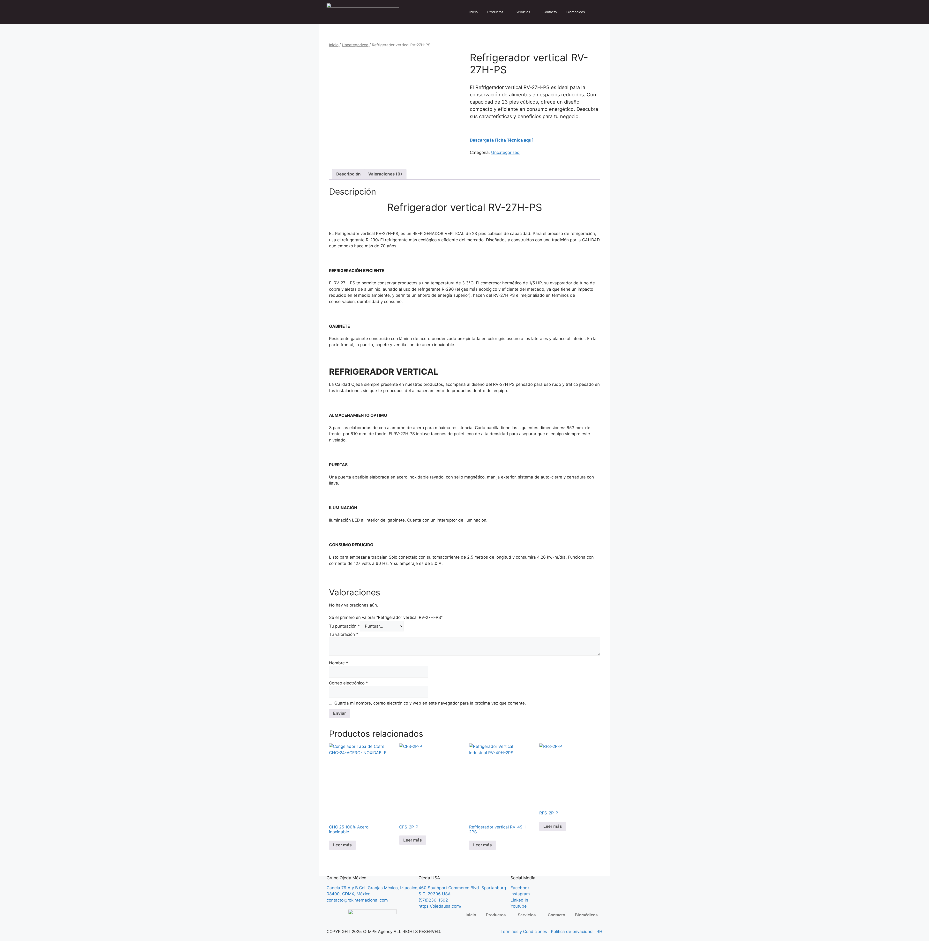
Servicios (523, 12)
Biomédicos (575, 12)
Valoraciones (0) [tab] (385, 174)
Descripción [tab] (348, 174)
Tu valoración (343, 634)
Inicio (473, 12)
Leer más (342, 844)
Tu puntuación (344, 626)
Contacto (549, 12)
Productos (495, 12)
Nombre (338, 662)
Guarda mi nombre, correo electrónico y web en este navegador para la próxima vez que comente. (430, 703)
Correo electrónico (348, 683)
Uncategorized (355, 45)
